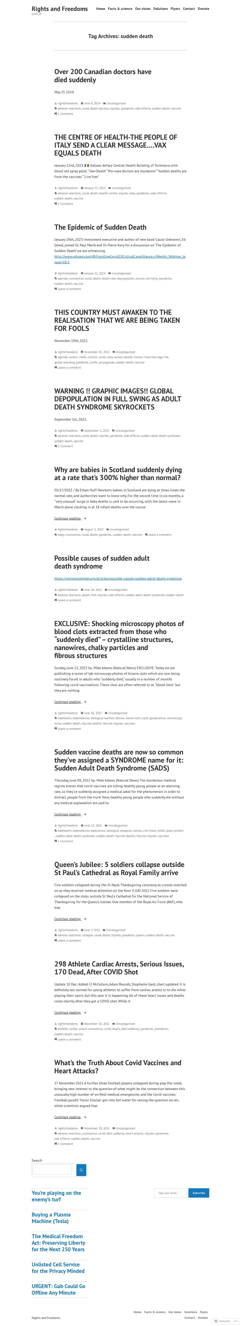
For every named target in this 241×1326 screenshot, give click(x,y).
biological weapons (119, 831)
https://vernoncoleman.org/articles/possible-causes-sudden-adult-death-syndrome (118, 578)
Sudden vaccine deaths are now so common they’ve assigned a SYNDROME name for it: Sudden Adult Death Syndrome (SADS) (118, 759)
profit (93, 362)
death (94, 108)
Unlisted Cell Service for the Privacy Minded (58, 1267)
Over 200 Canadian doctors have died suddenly (103, 75)
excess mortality (147, 278)
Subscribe (199, 1193)
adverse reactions (69, 108)
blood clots (133, 718)
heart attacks (134, 1133)
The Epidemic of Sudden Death (100, 227)
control (92, 357)
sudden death (161, 108)
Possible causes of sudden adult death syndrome (102, 562)
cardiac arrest (77, 1029)
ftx (166, 357)
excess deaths (123, 357)
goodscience (158, 718)
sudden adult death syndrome (160, 436)
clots (145, 718)
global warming (64, 362)
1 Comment (65, 113)
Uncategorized (116, 103)
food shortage (153, 357)
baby (61, 535)
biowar (120, 718)
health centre (108, 193)
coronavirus (76, 278)
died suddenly (130, 1029)
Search (37, 1160)
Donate (203, 8)
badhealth (64, 718)
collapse (87, 935)
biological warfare (102, 718)
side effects (143, 108)
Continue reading (68, 518)
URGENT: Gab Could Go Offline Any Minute (58, 1289)
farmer (138, 357)
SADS (161, 831)
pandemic (127, 108)
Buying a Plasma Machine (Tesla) (51, 1217)
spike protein (174, 831)
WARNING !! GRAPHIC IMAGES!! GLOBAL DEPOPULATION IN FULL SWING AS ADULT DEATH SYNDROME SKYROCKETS (117, 398)
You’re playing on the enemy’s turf (56, 1196)
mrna (57, 723)
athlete (63, 1029)
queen (140, 935)
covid (85, 108)
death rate (109, 278)
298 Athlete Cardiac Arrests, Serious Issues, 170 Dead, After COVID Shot (119, 967)
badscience (98, 831)
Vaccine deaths (91, 723)
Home (100, 8)
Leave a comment (69, 289)
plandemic (161, 1029)
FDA (93, 595)
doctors (104, 108)
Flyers (175, 8)
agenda (62, 278)
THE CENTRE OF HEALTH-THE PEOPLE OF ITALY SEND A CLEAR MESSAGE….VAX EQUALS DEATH (115, 145)
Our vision (142, 8)
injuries (115, 108)
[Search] (81, 1170)
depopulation (126, 278)
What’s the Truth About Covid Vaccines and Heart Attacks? (117, 1066)
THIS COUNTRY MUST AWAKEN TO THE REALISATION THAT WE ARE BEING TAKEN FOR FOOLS (117, 320)
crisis (110, 357)
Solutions (160, 8)
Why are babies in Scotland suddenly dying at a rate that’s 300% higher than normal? (118, 473)
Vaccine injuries (113, 723)
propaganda (106, 362)
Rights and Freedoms (60, 9)
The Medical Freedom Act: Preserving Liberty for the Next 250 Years (58, 1243)
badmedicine (81, 718)
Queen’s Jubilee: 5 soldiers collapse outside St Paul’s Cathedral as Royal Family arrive (119, 868)
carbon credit (77, 357)
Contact (189, 8)
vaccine (176, 108)
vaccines (129, 723)
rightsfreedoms (68, 103)
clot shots (149, 831)
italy (132, 193)
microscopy (174, 718)
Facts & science (120, 8)
